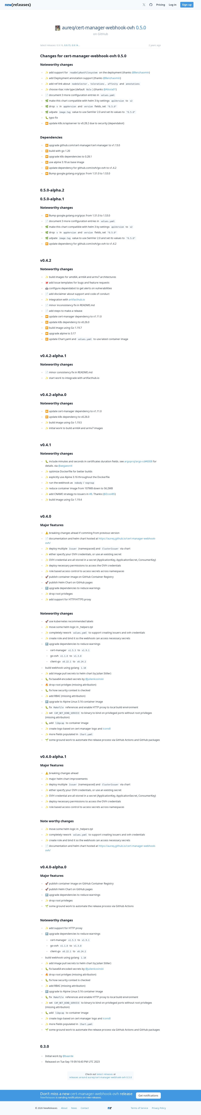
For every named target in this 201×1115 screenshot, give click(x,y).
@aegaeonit (65, 465)
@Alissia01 (109, 89)
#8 (90, 494)
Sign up (187, 4)
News (74, 1108)
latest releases (105, 1074)
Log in (173, 4)
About (64, 1108)
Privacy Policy (159, 1108)
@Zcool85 (109, 494)
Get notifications (148, 1095)
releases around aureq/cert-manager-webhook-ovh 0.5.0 (100, 1077)
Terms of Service (139, 1108)
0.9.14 (75, 45)
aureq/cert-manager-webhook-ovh (98, 28)
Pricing (160, 4)
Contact (85, 1108)
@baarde (68, 1056)
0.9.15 (67, 45)
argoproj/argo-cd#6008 (138, 461)
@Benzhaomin (140, 72)
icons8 (107, 728)
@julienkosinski (94, 679)
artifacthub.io (77, 299)
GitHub (103, 34)
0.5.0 (141, 28)
